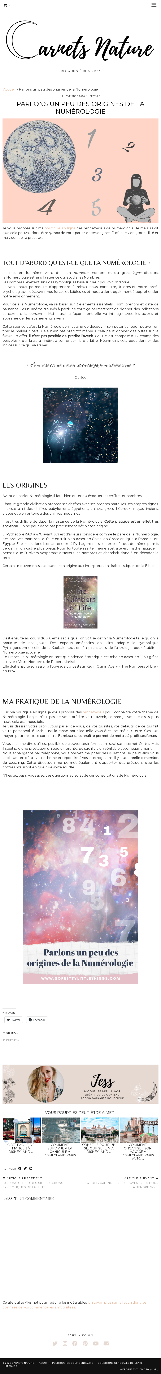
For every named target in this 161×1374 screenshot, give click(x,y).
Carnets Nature (23, 1363)
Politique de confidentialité (72, 1363)
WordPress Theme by (139, 1369)
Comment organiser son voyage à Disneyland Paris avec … (138, 1152)
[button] (155, 5)
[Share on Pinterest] (31, 1168)
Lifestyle (93, 96)
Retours (11, 1366)
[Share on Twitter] (25, 1168)
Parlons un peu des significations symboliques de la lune (33, 1183)
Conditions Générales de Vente (120, 1363)
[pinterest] (85, 1343)
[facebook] (75, 1343)
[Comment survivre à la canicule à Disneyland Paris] (61, 1130)
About (43, 1363)
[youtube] (96, 1343)
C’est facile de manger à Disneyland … (20, 1148)
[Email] (106, 1343)
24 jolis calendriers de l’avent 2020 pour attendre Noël (122, 1183)
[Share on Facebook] (20, 1168)
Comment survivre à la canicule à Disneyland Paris (60, 1150)
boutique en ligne (59, 228)
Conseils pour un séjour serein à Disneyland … (99, 1148)
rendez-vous (93, 712)
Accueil (9, 89)
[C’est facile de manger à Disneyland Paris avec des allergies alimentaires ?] (22, 1130)
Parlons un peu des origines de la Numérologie (80, 107)
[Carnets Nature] (80, 35)
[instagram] (65, 1343)
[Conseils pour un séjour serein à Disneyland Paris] (100, 1130)
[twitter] (55, 1343)
